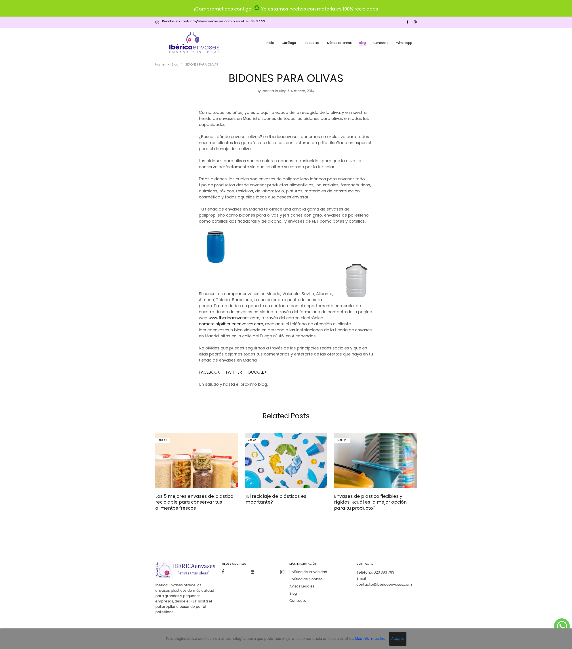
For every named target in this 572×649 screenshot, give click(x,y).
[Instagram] (281, 572)
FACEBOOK (210, 372)
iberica (268, 91)
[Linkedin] (253, 572)
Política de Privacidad (308, 572)
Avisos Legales (301, 586)
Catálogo (289, 42)
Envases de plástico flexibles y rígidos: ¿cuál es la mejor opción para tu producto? (370, 502)
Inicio (270, 42)
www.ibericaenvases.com (233, 318)
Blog (362, 42)
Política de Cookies (306, 579)
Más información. (370, 638)
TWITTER (233, 372)
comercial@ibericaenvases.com (231, 324)
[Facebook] (224, 572)
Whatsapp (404, 42)
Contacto (381, 42)
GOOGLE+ (257, 372)
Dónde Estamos (339, 42)
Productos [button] (312, 42)
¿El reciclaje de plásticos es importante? (275, 499)
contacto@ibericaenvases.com (207, 21)
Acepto (397, 638)
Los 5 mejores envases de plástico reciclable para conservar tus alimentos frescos (194, 502)
